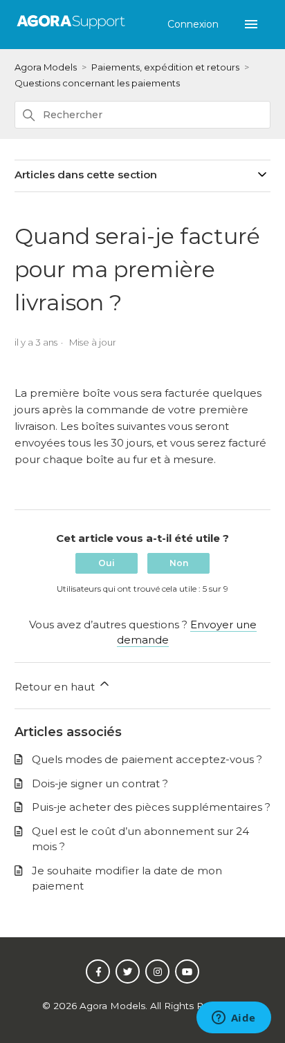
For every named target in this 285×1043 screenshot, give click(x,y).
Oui (106, 563)
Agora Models (46, 67)
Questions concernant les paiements (97, 82)
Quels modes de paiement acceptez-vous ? (147, 759)
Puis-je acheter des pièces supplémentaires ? (151, 807)
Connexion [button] (194, 24)
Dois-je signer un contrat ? (100, 783)
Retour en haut (56, 686)
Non (178, 563)
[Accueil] (71, 29)
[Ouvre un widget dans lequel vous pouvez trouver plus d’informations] (233, 1019)
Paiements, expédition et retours (165, 67)
